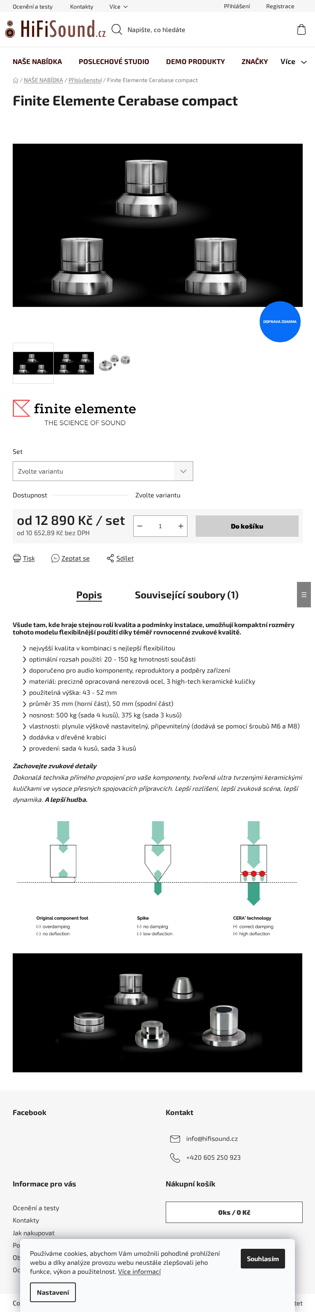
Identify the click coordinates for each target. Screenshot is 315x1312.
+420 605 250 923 (213, 1157)
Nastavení (53, 1292)
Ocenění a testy (32, 6)
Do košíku (247, 526)
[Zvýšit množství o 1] (181, 526)
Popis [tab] (89, 594)
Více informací (139, 1271)
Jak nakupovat (34, 1232)
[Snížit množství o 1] (140, 526)
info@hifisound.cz (212, 1138)
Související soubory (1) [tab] (187, 594)
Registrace (280, 5)
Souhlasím (263, 1258)
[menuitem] (37, 61)
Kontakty (81, 6)
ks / (234, 1212)
